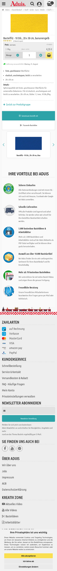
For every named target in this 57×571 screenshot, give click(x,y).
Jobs (4, 471)
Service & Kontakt (11, 372)
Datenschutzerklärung (14, 489)
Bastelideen (12, 516)
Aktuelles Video (14, 504)
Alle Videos (11, 510)
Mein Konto (8, 390)
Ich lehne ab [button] (28, 561)
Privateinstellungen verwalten (18, 396)
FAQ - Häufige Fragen (13, 384)
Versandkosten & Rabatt (15, 378)
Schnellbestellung (11, 365)
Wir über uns (9, 465)
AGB (4, 483)
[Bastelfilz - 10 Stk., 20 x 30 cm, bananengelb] (29, 23)
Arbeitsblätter (12, 522)
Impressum (8, 477)
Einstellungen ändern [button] (28, 567)
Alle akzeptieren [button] (28, 556)
